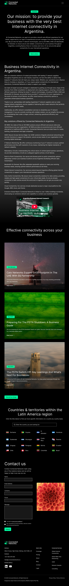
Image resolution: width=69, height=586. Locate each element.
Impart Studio (14, 580)
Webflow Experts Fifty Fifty (32, 580)
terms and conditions (17, 521)
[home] (11, 2)
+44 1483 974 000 (9, 556)
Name (6, 476)
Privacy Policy (52, 578)
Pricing (38, 554)
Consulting (55, 568)
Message (6, 504)
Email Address (8, 483)
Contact (38, 565)
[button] (63, 3)
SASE (53, 562)
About (37, 558)
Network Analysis (56, 565)
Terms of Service (61, 578)
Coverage (38, 551)
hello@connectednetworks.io (12, 559)
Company (7, 490)
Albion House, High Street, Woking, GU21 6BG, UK (18, 551)
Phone (6, 497)
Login (37, 568)
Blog (37, 561)
